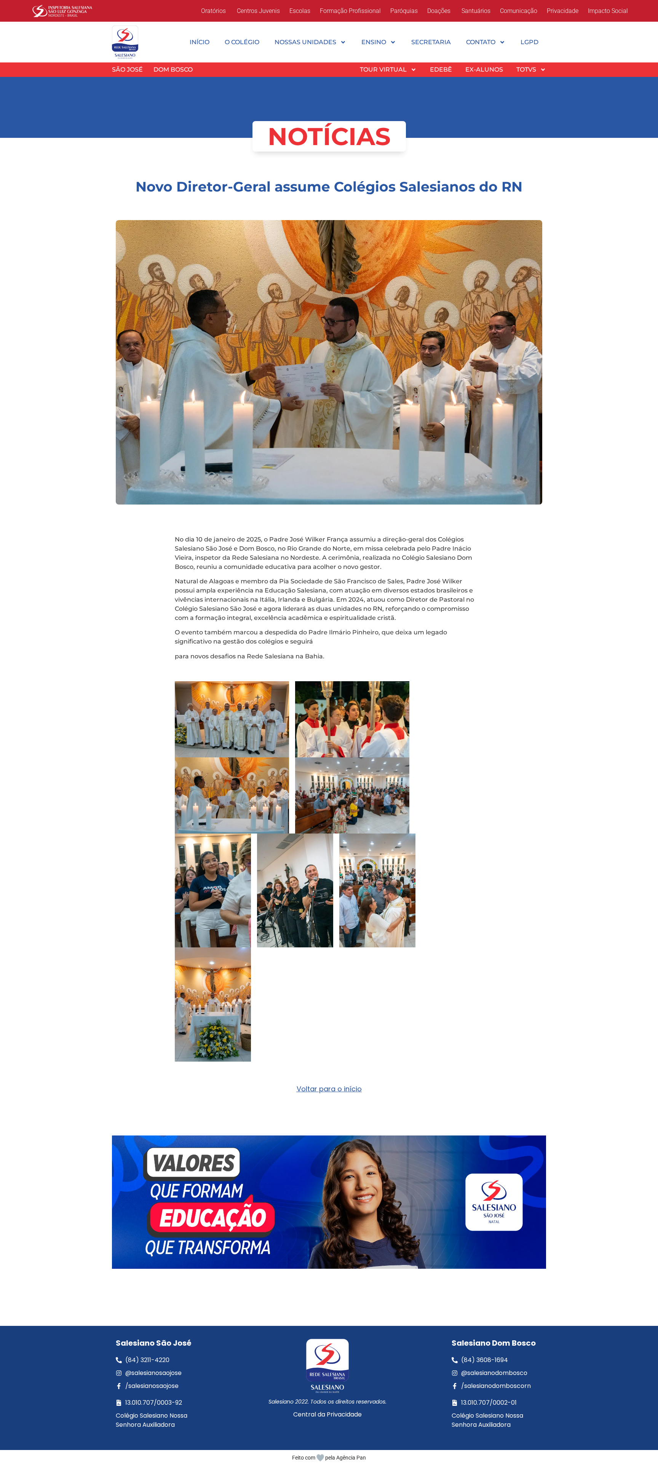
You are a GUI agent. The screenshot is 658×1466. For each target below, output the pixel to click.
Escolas (299, 10)
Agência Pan (351, 1458)
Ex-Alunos (484, 69)
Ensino (373, 42)
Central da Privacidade (327, 1414)
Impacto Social (608, 10)
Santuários (475, 10)
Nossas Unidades (305, 42)
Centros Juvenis (257, 10)
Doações (438, 10)
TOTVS (526, 69)
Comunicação (518, 10)
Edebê (441, 69)
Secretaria (431, 42)
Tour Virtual (383, 69)
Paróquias (404, 10)
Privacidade (562, 10)
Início (199, 42)
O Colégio (242, 42)
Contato (480, 42)
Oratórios (213, 10)
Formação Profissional (350, 10)
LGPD (529, 42)
